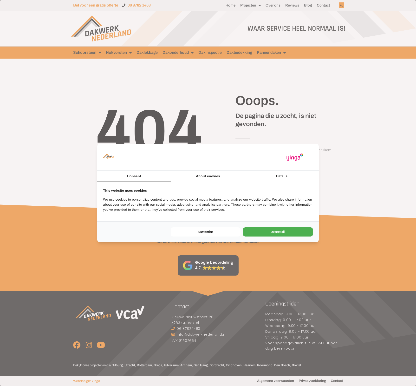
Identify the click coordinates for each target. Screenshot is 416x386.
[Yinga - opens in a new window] (295, 157)
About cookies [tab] (208, 176)
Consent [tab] (134, 176)
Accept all (278, 232)
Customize (205, 232)
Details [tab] (281, 176)
